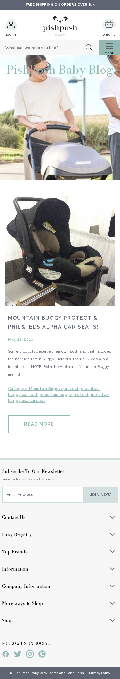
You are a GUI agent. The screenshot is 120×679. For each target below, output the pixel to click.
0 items (109, 34)
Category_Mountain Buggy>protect (43, 388)
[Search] (92, 48)
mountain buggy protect (64, 394)
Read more (39, 424)
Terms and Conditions (66, 673)
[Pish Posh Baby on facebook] (5, 655)
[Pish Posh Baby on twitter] (17, 655)
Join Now (100, 494)
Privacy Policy (99, 673)
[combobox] (49, 48)
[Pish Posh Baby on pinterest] (42, 655)
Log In (11, 34)
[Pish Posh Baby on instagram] (30, 655)
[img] (60, 251)
